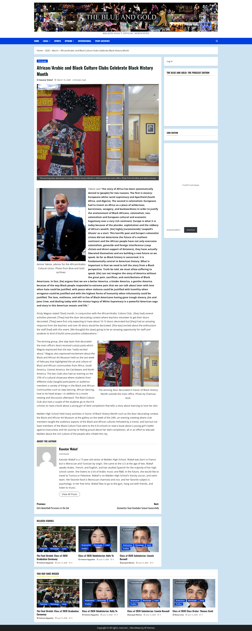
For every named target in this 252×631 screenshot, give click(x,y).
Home (36, 41)
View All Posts (69, 494)
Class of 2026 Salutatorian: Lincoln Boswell (137, 557)
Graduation (86, 545)
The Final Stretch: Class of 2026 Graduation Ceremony (52, 557)
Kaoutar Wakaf (46, 80)
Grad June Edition (173, 230)
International (84, 41)
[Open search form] (217, 41)
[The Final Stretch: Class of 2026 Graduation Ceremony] (56, 539)
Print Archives (102, 41)
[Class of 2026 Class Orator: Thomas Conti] (194, 593)
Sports (57, 41)
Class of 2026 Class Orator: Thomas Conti (193, 611)
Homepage (42, 61)
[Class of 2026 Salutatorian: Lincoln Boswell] (139, 539)
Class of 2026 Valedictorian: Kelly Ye (96, 555)
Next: (138, 506)
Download (191, 230)
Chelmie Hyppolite (46, 563)
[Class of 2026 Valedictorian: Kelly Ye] (97, 539)
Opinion (68, 41)
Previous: (53, 506)
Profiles (85, 548)
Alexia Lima (179, 615)
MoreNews (135, 627)
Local (45, 41)
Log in (170, 61)
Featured (43, 548)
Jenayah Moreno (128, 563)
